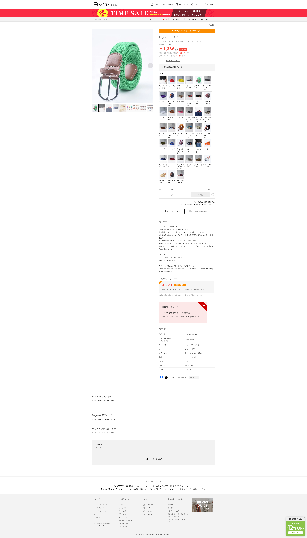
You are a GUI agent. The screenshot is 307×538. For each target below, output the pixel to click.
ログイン (157, 4)
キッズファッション (100, 511)
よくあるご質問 (124, 523)
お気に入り (198, 4)
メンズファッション (100, 508)
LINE (148, 508)
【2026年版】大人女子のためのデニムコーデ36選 (119, 489)
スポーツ (97, 514)
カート (210, 4)
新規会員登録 (168, 4)
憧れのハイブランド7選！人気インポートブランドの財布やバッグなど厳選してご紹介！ (173, 489)
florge (169, 37)
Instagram (150, 511)
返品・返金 (122, 514)
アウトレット (98, 517)
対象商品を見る (180, 285)
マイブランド (183, 4)
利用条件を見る (197, 31)
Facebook (150, 515)
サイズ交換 (122, 511)
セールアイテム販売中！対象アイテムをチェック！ (172, 486)
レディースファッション (102, 505)
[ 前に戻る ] (211, 25)
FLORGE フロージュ (173, 60)
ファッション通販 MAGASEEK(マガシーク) (106, 4)
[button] (150, 65)
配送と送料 (122, 508)
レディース (189, 369)
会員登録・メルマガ (125, 520)
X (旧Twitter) (150, 505)
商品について (123, 517)
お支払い (121, 505)
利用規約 (170, 508)
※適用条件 (189, 53)
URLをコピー (194, 377)
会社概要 (170, 505)
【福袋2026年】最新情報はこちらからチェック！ (132, 486)
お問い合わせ (123, 526)
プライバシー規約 (173, 511)
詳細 (183, 56)
